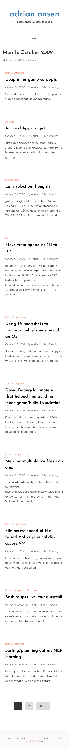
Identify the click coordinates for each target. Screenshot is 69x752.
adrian (35, 87)
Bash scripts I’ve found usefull (33, 597)
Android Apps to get (25, 128)
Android (9, 121)
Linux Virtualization (16, 317)
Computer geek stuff (17, 454)
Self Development (15, 73)
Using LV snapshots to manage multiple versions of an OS (32, 330)
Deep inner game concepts (31, 80)
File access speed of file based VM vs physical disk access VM (30, 537)
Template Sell (34, 741)
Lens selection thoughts (27, 187)
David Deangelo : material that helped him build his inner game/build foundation (33, 396)
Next (43, 706)
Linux (8, 238)
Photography (12, 180)
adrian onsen (34, 14)
